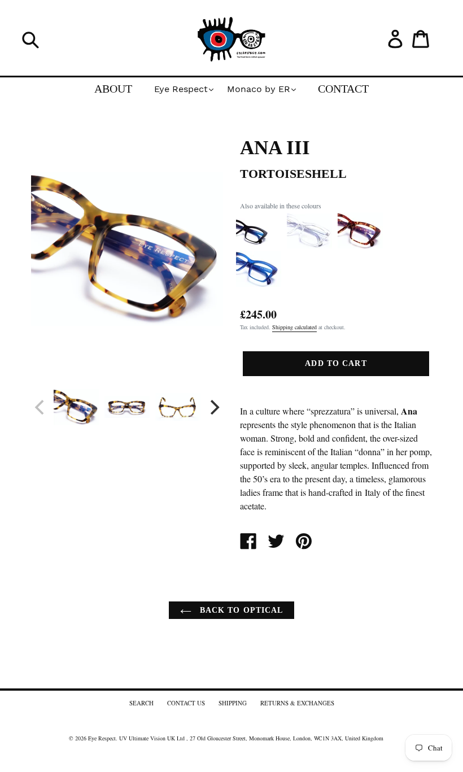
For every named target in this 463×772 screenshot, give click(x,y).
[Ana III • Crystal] (309, 245)
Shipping (233, 703)
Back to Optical (240, 610)
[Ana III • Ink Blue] (258, 284)
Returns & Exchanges (297, 703)
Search (141, 703)
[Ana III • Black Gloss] (258, 245)
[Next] (213, 407)
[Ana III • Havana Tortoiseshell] (360, 245)
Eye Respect (102, 738)
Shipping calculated (294, 327)
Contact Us (186, 703)
